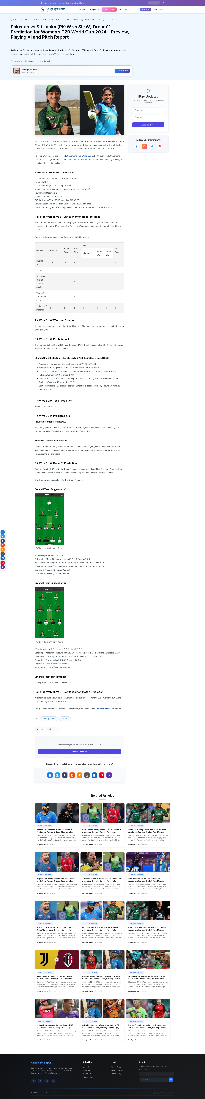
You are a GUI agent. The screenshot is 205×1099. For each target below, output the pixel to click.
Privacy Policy (116, 1067)
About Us (86, 1067)
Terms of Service (117, 1070)
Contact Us (87, 1074)
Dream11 (65, 719)
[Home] (12, 20)
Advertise (86, 1070)
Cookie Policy (116, 1074)
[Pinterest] (159, 146)
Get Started (154, 3)
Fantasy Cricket (20, 20)
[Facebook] (136, 146)
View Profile (123, 71)
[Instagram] (144, 146)
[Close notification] (163, 3)
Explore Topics (88, 1077)
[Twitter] (152, 146)
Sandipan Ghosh (29, 70)
